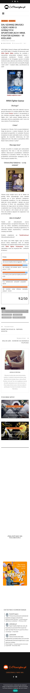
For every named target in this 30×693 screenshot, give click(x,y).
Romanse (12, 20)
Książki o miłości (18, 314)
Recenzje (4, 20)
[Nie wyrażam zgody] (28, 688)
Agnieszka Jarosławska (15, 415)
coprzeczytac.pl (5, 40)
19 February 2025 (22, 621)
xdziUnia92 (12, 634)
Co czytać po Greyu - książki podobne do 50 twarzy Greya (15, 311)
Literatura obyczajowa (14, 428)
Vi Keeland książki (7, 317)
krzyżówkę (23, 616)
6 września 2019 (14, 417)
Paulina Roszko (15, 437)
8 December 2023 (16, 645)
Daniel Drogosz (13, 614)
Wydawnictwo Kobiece (19, 317)
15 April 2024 (15, 631)
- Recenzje (12, 40)
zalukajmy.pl (13, 624)
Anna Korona (7, 43)
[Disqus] (15, 470)
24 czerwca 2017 (18, 43)
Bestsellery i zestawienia (15, 406)
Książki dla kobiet (7, 314)
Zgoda (15, 690)
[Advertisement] (14, 597)
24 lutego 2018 (14, 439)
